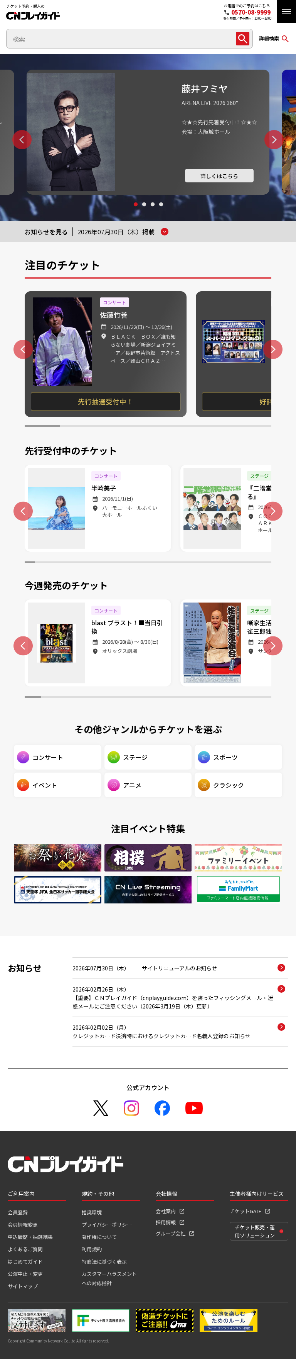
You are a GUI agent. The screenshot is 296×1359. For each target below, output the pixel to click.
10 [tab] (122, 563)
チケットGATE (245, 1211)
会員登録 (18, 1212)
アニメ (132, 785)
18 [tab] (204, 563)
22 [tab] (245, 563)
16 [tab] (184, 563)
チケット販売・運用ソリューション (255, 1231)
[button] (286, 11)
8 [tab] (102, 563)
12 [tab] (143, 563)
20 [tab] (225, 563)
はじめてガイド (25, 1261)
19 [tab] (215, 563)
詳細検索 (269, 38)
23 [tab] (256, 563)
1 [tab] (135, 211)
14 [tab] (163, 563)
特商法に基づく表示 (104, 1261)
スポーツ (225, 757)
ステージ (135, 757)
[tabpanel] (148, 132)
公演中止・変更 (25, 1273)
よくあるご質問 (25, 1249)
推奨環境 (92, 1212)
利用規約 (92, 1249)
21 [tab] (235, 563)
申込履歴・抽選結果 (30, 1236)
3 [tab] (152, 211)
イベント (44, 785)
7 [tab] (253, 427)
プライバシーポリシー (107, 1224)
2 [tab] (144, 211)
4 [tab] (161, 211)
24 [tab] (266, 563)
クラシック (228, 785)
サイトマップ (23, 1286)
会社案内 (166, 1211)
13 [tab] (153, 563)
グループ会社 (170, 1233)
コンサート (47, 757)
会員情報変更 (23, 1224)
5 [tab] (183, 427)
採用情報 (166, 1222)
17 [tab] (194, 563)
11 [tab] (133, 563)
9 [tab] (112, 563)
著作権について (99, 1236)
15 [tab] (173, 563)
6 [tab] (218, 427)
